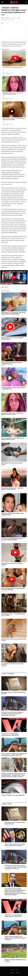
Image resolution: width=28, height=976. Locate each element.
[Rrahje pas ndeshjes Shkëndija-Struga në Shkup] (14, 951)
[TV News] (14, 2)
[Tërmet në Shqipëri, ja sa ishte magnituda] (14, 786)
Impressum (12, 972)
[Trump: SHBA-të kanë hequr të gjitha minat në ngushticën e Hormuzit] (14, 835)
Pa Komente (5, 19)
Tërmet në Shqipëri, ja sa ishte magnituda (12, 795)
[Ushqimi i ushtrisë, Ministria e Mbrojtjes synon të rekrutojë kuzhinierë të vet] (14, 30)
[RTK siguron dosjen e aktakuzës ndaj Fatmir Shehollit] (14, 683)
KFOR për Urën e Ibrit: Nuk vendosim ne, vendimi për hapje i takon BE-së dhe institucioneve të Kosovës (12, 714)
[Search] (26, 2)
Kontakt (17, 972)
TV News (7, 17)
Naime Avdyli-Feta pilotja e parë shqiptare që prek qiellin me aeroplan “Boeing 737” (14, 754)
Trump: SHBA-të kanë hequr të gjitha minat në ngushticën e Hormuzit (15, 844)
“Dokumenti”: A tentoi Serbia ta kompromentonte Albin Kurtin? (10, 734)
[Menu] (2, 2)
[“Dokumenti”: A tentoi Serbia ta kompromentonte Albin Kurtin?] (14, 725)
